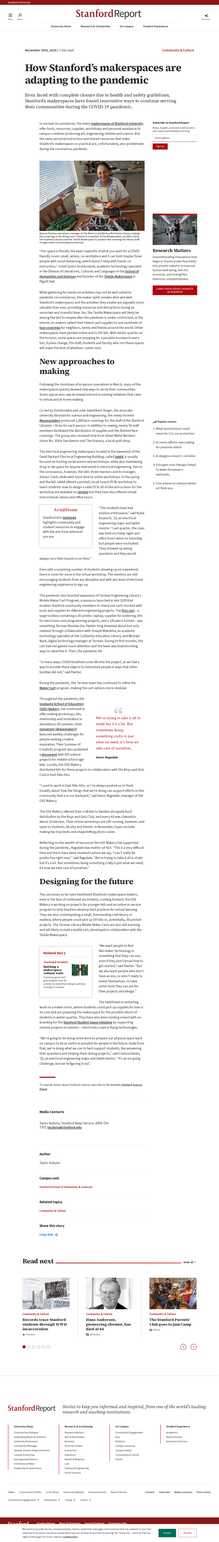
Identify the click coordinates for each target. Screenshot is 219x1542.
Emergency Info (118, 1523)
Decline (187, 1533)
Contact (150, 1492)
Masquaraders (49, 420)
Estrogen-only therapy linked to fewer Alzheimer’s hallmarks (176, 470)
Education (70, 1455)
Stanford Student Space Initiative (87, 1022)
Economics (71, 1450)
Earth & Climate (73, 1446)
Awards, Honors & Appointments (32, 1450)
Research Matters (74, 1432)
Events (119, 1459)
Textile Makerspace (118, 276)
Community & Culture (178, 50)
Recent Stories (119, 1492)
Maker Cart (47, 688)
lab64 (119, 456)
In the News (52, 1492)
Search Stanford (94, 1523)
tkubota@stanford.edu (64, 1127)
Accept (167, 1533)
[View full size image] (92, 196)
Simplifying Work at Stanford (30, 1437)
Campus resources (125, 1446)
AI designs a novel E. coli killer (176, 456)
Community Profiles (30, 1492)
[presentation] (80, 970)
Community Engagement (129, 1432)
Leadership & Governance (27, 1468)
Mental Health (174, 1437)
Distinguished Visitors (26, 1459)
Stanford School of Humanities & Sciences (66, 1187)
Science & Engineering (77, 1468)
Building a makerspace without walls (53, 970)
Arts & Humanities (75, 1437)
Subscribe (164, 1492)
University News (61, 26)
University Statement (26, 1441)
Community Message (25, 1446)
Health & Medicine (74, 1459)
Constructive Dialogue (26, 1432)
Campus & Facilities (24, 1455)
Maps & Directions (69, 1523)
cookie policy (70, 1537)
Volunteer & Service (176, 1441)
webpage (69, 517)
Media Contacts (183, 1492)
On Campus (127, 26)
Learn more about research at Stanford (174, 290)
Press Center (204, 1492)
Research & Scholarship (95, 26)
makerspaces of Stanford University (117, 123)
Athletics (120, 1441)
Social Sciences (73, 1473)
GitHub (83, 492)
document (49, 754)
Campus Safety (123, 1450)
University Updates (73, 1492)
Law (67, 1464)
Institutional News (24, 1464)
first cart (128, 610)
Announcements (97, 1492)
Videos (11, 1492)
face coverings (49, 327)
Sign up (160, 146)
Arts (117, 1437)
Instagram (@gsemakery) (58, 729)
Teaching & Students (55, 962)
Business (69, 1441)
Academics (172, 1432)
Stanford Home (46, 1523)
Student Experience (155, 26)
